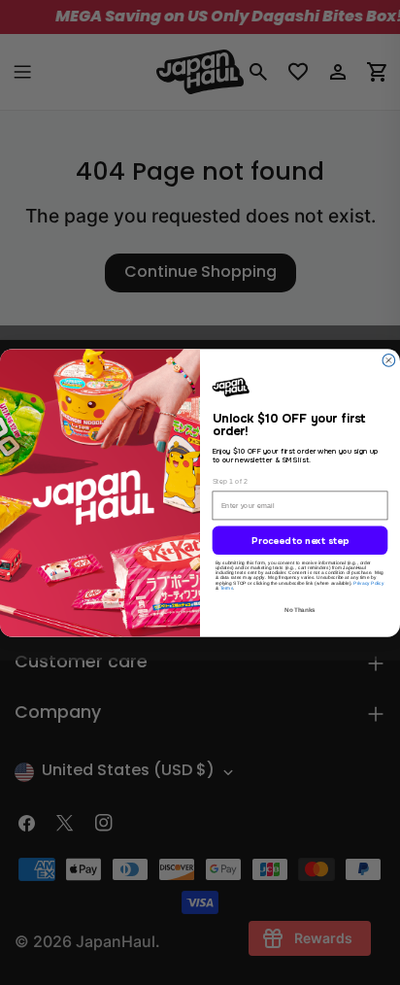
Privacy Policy (368, 583)
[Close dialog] (389, 360)
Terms (227, 588)
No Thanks (300, 610)
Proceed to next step (299, 541)
